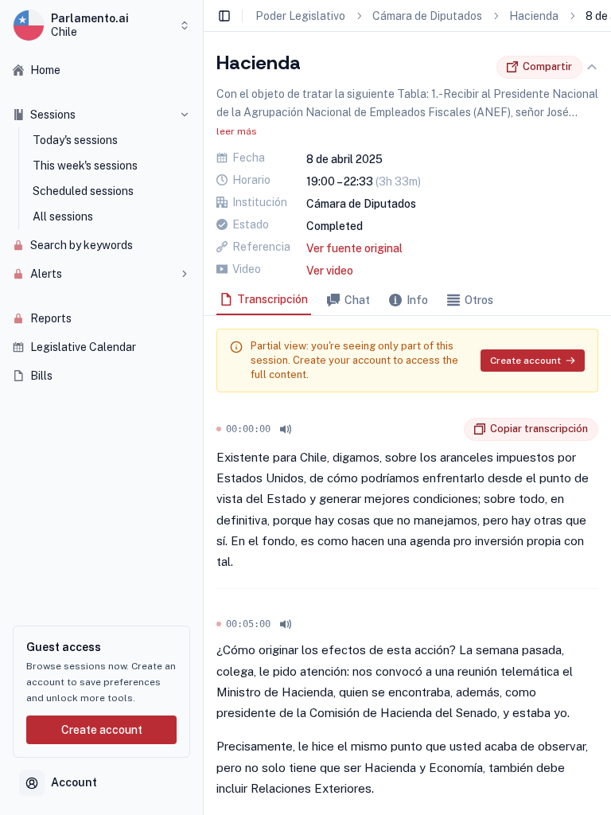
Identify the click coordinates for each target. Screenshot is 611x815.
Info (417, 300)
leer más (236, 131)
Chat (357, 300)
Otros (479, 300)
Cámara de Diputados (427, 16)
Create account (101, 729)
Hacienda (533, 16)
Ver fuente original (354, 248)
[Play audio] (285, 429)
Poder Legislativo (300, 16)
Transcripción (272, 299)
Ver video (329, 270)
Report (452, 429)
